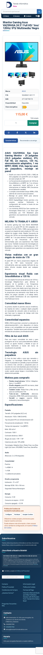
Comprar (33, 123)
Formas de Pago (28, 590)
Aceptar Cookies (28, 514)
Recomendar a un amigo (28, 140)
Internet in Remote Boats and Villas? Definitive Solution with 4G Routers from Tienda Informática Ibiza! (31, 597)
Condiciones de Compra (10, 590)
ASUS (24, 91)
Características (10, 140)
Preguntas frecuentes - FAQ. (9, 605)
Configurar (8, 514)
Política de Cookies (29, 587)
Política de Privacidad (23, 571)
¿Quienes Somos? (8, 593)
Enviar (27, 577)
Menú (7, 16)
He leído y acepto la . (17, 571)
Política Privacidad (8, 587)
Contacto (28, 16)
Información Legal (29, 584)
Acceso (17, 16)
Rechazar (17, 514)
